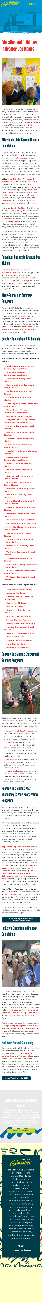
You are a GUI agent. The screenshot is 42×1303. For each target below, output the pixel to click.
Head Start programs (23, 280)
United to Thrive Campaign (25, 1010)
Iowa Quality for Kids (15, 208)
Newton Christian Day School (20, 633)
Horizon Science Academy (18, 616)
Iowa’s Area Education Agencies (21, 731)
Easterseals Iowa (14, 771)
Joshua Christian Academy (19, 620)
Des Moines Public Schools (19, 416)
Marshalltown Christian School (20, 623)
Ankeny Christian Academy (19, 589)
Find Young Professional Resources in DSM (21, 919)
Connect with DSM (21, 1250)
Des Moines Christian (16, 603)
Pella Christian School (16, 644)
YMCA (23, 319)
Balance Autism (14, 759)
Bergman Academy (15, 593)
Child (11, 742)
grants (5, 117)
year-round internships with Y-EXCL (22, 1013)
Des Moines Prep (14, 606)
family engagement (18, 1026)
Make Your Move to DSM (16, 1078)
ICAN (4, 823)
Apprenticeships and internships (17, 846)
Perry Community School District (22, 523)
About (21, 1246)
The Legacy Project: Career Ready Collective (17, 873)
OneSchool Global (15, 637)
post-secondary (32, 122)
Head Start (13, 221)
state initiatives (16, 158)
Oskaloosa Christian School (19, 640)
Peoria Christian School (17, 647)
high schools (10, 894)
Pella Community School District (21, 520)
